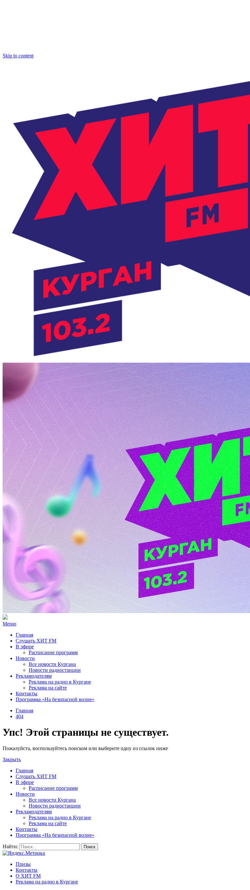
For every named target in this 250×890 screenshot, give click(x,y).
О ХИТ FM (28, 876)
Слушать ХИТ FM (36, 640)
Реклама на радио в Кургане (60, 682)
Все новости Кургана (52, 664)
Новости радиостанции (55, 670)
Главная (24, 635)
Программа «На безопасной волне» (55, 699)
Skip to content (18, 55)
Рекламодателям (34, 676)
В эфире (25, 646)
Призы (23, 864)
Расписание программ (53, 652)
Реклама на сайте (48, 687)
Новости (25, 658)
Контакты (26, 693)
